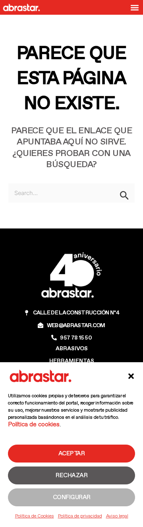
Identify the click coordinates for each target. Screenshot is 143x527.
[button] (131, 376)
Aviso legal (117, 516)
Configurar (72, 497)
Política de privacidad (80, 516)
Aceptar (71, 453)
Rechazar (71, 475)
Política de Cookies (34, 516)
